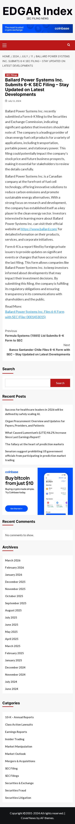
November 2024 (15, 674)
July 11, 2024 (14, 101)
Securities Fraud (15, 790)
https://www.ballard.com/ (39, 229)
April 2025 (11, 638)
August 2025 (13, 610)
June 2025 (11, 624)
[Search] (68, 45)
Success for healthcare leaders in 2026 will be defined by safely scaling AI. (34, 412)
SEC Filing (11, 768)
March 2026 (12, 560)
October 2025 (14, 596)
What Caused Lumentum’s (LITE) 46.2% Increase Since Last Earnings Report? (35, 435)
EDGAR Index (38, 11)
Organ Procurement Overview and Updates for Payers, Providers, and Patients (35, 423)
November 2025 (15, 589)
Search (8, 369)
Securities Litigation (18, 797)
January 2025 (13, 660)
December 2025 (15, 581)
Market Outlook (15, 753)
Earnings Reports (16, 731)
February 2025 (14, 653)
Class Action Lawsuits (19, 724)
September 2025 (15, 603)
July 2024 (11, 681)
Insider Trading (14, 739)
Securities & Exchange (19, 783)
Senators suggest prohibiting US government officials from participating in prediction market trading (35, 456)
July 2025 (11, 617)
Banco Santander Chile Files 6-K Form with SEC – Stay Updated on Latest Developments (38, 349)
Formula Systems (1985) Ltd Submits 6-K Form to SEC (34, 335)
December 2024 (15, 667)
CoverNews (28, 818)
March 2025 (12, 646)
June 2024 (11, 688)
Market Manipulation (18, 746)
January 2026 (13, 574)
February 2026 (14, 567)
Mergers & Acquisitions (20, 761)
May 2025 (11, 631)
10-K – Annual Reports (19, 717)
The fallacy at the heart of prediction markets (34, 444)
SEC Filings (11, 75)
